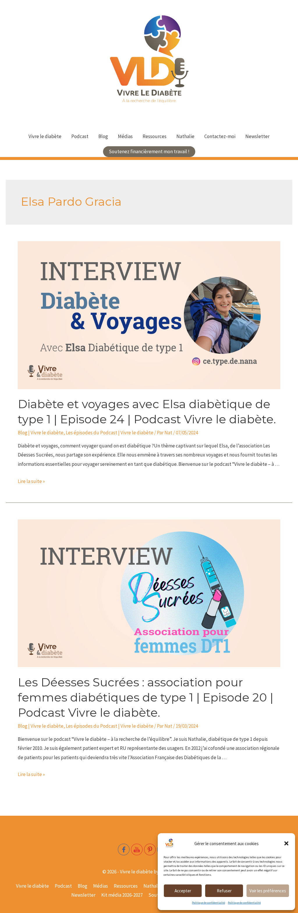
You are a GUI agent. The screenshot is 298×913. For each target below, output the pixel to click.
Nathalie (185, 136)
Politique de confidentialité (208, 903)
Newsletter (257, 136)
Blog (103, 136)
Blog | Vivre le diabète (40, 432)
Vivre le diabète (45, 136)
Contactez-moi (219, 136)
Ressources (154, 136)
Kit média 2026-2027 (122, 895)
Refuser (224, 890)
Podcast (79, 136)
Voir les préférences (267, 890)
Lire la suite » (31, 481)
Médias (125, 136)
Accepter (183, 890)
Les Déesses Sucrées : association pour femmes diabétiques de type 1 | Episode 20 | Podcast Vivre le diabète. (145, 697)
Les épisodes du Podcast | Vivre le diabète (109, 432)
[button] (286, 843)
